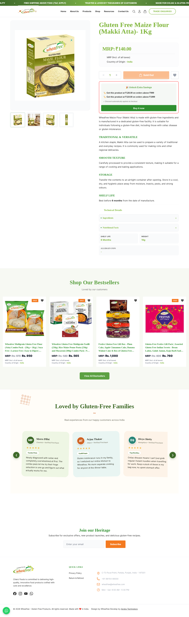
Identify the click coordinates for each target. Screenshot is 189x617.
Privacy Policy (75, 573)
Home (63, 11)
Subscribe (115, 544)
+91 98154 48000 (110, 579)
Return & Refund (76, 578)
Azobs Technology (129, 609)
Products (87, 11)
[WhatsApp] (31, 593)
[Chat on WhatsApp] (6, 610)
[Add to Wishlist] (175, 75)
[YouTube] (26, 593)
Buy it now (138, 108)
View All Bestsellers (94, 376)
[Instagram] (20, 593)
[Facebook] (14, 593)
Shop (97, 11)
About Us (74, 11)
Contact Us (123, 11)
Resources (109, 11)
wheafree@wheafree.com (113, 584)
